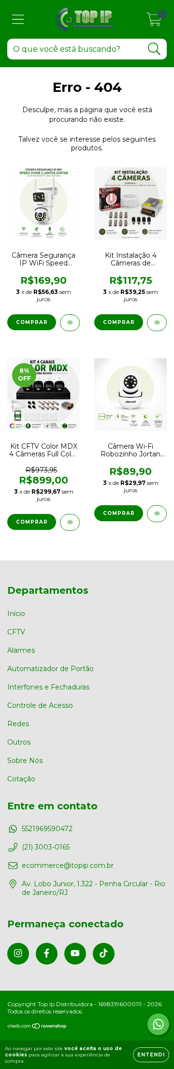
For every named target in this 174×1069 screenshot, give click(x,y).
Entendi (151, 1055)
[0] (154, 21)
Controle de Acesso (40, 705)
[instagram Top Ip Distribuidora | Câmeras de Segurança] (18, 954)
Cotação (21, 779)
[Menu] (18, 19)
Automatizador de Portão (50, 668)
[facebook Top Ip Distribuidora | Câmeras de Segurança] (47, 954)
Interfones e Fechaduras (48, 687)
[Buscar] (154, 49)
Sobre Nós (25, 760)
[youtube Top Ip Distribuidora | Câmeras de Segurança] (75, 954)
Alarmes (21, 650)
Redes (18, 723)
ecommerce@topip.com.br (68, 865)
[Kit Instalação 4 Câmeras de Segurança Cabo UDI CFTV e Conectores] (157, 322)
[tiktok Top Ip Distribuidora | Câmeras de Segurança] (104, 954)
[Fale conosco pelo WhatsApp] (158, 1024)
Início (16, 613)
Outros (18, 742)
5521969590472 (47, 828)
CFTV (16, 632)
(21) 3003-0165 (46, 847)
